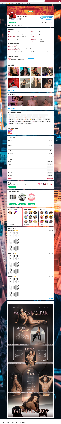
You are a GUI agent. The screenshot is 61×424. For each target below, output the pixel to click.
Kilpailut (23, 3)
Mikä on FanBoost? (49, 19)
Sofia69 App (29, 3)
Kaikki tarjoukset (18, 3)
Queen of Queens (31, 58)
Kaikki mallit (3, 3)
